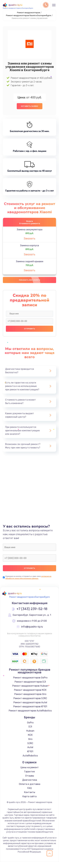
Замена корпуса (29, 245)
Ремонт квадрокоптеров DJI (30, 681)
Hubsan (30, 730)
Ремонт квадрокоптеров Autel (30, 702)
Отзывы (29, 775)
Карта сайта (29, 796)
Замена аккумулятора (29, 229)
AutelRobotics (30, 755)
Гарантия (29, 771)
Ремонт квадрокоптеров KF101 (30, 706)
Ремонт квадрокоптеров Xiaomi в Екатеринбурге (28, 15)
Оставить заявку (29, 106)
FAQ (29, 788)
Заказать (29, 238)
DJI (30, 726)
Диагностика (29, 780)
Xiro (30, 739)
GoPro (30, 722)
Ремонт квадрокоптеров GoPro (30, 677)
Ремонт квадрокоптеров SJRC (30, 698)
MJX (30, 735)
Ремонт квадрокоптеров (28, 12)
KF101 (30, 751)
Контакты (29, 792)
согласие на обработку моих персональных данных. (28, 577)
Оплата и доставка (29, 784)
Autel (30, 747)
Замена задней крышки (29, 261)
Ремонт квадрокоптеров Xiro (30, 694)
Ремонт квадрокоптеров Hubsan (30, 685)
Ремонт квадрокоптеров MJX (30, 690)
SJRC (30, 743)
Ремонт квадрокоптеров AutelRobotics (30, 710)
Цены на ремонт (29, 767)
